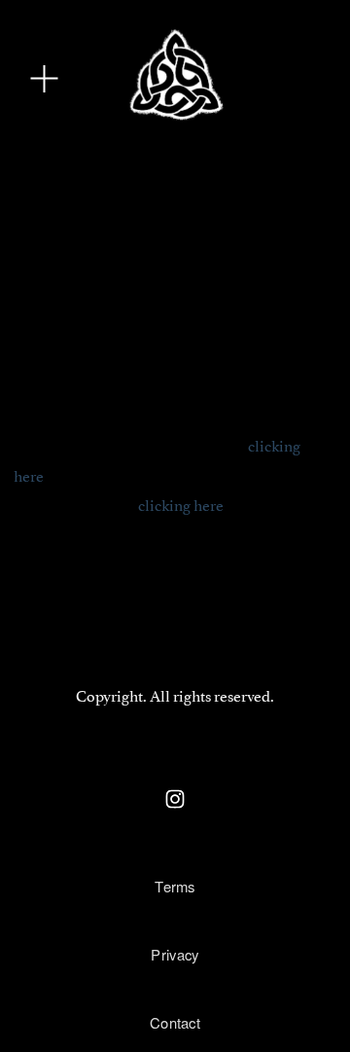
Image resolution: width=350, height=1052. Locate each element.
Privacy (174, 954)
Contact (175, 1022)
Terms (175, 886)
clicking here (181, 504)
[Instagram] (175, 799)
